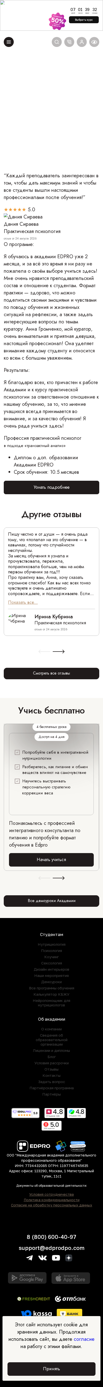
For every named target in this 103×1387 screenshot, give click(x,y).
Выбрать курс (84, 19)
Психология (51, 950)
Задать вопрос (51, 1081)
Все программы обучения (51, 988)
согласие (84, 1339)
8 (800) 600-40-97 (51, 1236)
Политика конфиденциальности (52, 1200)
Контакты (51, 1075)
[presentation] (44, 652)
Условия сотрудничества (51, 1194)
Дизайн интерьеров (51, 969)
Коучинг (51, 956)
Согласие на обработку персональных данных (51, 1205)
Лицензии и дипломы (51, 1050)
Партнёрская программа (52, 1088)
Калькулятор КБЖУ (52, 994)
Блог (52, 1056)
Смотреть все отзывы (51, 673)
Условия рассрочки (51, 1063)
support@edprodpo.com (51, 1247)
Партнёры (51, 1094)
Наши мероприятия (51, 975)
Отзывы (51, 1069)
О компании (51, 1029)
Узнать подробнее (52, 487)
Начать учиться (51, 859)
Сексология (51, 963)
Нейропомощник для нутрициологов (51, 1002)
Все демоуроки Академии (52, 901)
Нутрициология (52, 944)
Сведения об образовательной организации (52, 1039)
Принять (51, 1369)
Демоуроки (51, 981)
